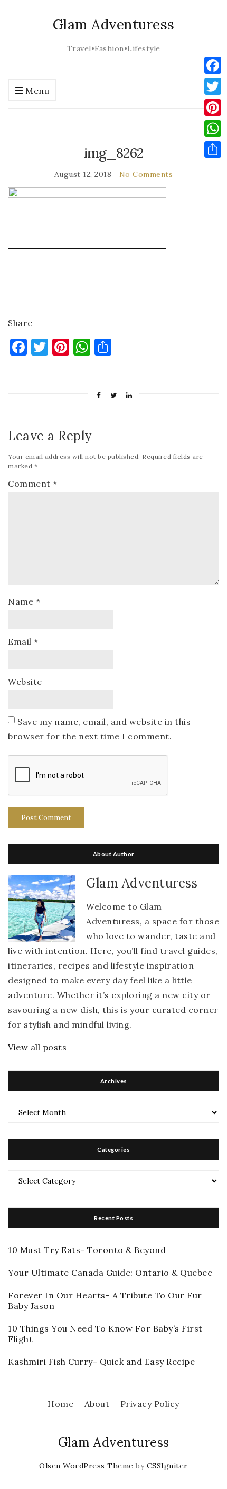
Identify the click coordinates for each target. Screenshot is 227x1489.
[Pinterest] (212, 107)
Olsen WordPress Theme (86, 1466)
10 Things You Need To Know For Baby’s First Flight (105, 1333)
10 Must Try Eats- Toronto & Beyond (87, 1250)
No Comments (146, 174)
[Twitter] (212, 86)
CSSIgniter (167, 1466)
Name (24, 601)
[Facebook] (212, 65)
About (97, 1403)
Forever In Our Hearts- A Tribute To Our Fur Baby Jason (105, 1300)
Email (23, 641)
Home (60, 1403)
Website (25, 681)
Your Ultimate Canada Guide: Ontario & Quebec (110, 1272)
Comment (33, 483)
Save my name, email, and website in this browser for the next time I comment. (99, 729)
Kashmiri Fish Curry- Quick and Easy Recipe (101, 1361)
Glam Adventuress (114, 24)
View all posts (37, 1047)
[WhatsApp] (212, 128)
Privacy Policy (149, 1403)
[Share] (212, 149)
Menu (36, 90)
